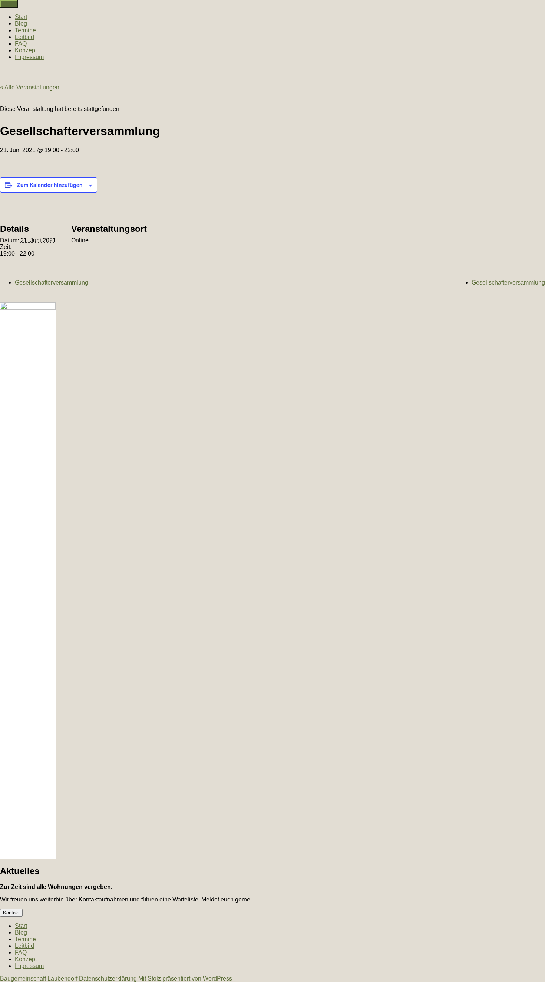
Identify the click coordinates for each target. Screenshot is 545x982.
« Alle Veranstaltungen (29, 87)
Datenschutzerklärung (108, 978)
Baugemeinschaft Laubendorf (38, 978)
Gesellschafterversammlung (51, 282)
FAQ (21, 43)
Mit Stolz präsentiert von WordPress (185, 978)
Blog (21, 23)
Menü (9, 4)
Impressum (29, 57)
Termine (25, 30)
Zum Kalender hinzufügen (50, 184)
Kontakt (11, 913)
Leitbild (24, 37)
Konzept (26, 50)
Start (21, 17)
